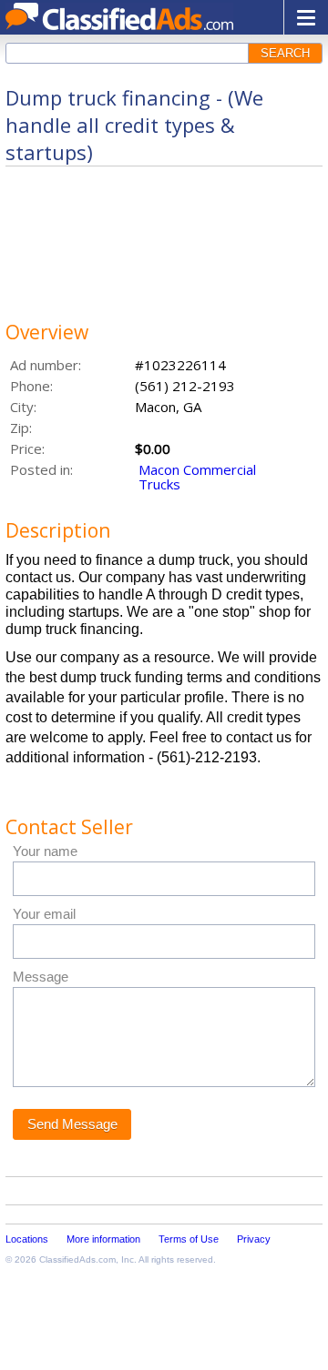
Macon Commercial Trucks (197, 476)
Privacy (254, 1239)
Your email (44, 914)
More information (103, 1239)
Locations (26, 1239)
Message (40, 976)
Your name (45, 851)
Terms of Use (189, 1239)
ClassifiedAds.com (77, 1259)
